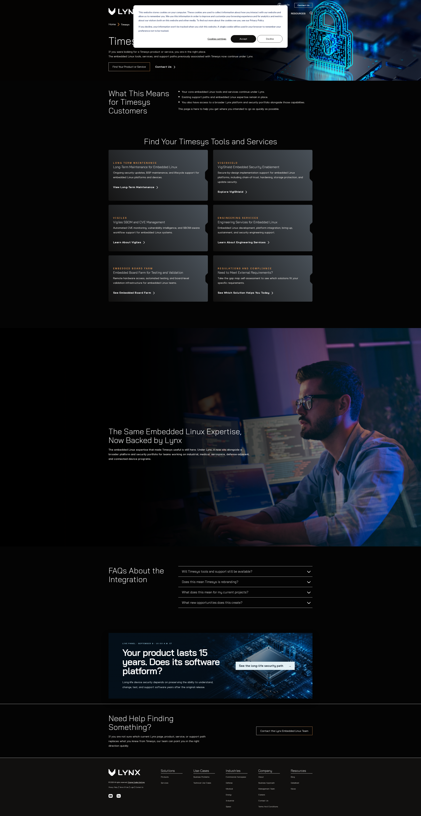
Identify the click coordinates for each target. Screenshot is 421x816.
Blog (293, 776)
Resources (298, 771)
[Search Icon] (311, 13)
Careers (261, 794)
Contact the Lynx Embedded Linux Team (284, 731)
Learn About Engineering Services (242, 242)
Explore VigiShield (231, 191)
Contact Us (164, 66)
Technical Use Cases (202, 782)
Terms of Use (124, 787)
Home (112, 24)
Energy (229, 794)
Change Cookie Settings (136, 782)
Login (132, 787)
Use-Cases (201, 771)
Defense (229, 782)
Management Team (266, 788)
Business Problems (201, 776)
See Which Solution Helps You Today (244, 292)
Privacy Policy (113, 787)
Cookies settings (217, 38)
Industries (233, 771)
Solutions (168, 771)
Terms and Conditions (268, 806)
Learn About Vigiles (127, 242)
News (293, 788)
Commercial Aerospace (236, 776)
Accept (243, 38)
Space (228, 806)
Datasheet (295, 782)
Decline (270, 38)
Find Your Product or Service (129, 66)
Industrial (230, 800)
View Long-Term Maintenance (134, 187)
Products (165, 776)
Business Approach (266, 782)
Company (265, 771)
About (261, 776)
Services (164, 782)
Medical (229, 788)
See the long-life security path (265, 666)
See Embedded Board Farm (132, 292)
